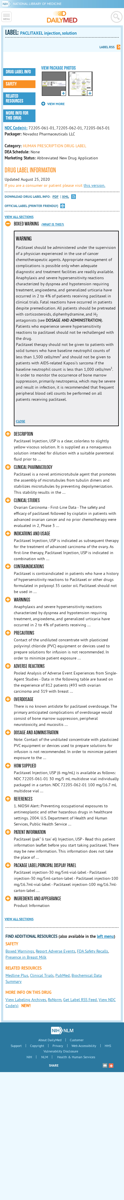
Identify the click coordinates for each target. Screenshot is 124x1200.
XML (65, 196)
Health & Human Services (76, 1057)
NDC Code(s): (16, 128)
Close (20, 421)
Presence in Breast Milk (25, 957)
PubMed (62, 975)
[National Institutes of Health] (7, 3)
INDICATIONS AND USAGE (32, 534)
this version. (94, 185)
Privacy (57, 1046)
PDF (55, 196)
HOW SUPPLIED (25, 766)
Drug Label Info (18, 72)
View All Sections (19, 217)
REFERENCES (23, 799)
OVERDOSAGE (23, 699)
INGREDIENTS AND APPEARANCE (37, 899)
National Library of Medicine (37, 3)
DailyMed (62, 17)
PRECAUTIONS (24, 633)
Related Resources (14, 98)
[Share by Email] (105, 1065)
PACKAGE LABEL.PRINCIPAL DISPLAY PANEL (45, 865)
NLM (44, 1057)
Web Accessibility (84, 1046)
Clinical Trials (42, 975)
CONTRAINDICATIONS (29, 567)
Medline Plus (16, 975)
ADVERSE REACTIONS (29, 666)
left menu (105, 936)
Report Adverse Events (55, 951)
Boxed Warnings (19, 951)
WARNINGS (22, 600)
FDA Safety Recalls (92, 951)
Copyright (37, 1046)
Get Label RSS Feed (80, 999)
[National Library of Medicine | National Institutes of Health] (62, 1030)
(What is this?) (53, 224)
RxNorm (54, 999)
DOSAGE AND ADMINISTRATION (36, 733)
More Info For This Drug (17, 115)
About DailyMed (49, 1040)
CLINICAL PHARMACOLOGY (33, 467)
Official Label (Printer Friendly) (31, 206)
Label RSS (106, 47)
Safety (11, 84)
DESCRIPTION (23, 434)
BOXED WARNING (26, 224)
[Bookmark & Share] (111, 1065)
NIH (29, 1057)
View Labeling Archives (25, 999)
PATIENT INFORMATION (30, 832)
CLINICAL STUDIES (27, 500)
